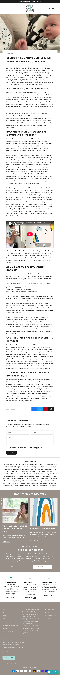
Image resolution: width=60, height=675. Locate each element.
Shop (4, 612)
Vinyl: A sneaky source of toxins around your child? (14, 528)
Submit (11, 452)
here (14, 597)
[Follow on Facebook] (3, 663)
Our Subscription (51, 616)
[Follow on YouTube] (15, 663)
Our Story (48, 619)
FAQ (3, 619)
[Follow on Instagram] (7, 663)
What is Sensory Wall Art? (42, 529)
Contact (5, 628)
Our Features (49, 609)
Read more (6, 541)
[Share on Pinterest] (45, 409)
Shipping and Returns (10, 625)
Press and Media (8, 631)
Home (4, 609)
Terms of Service (20, 426)
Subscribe (42, 567)
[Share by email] (51, 409)
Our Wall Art (49, 612)
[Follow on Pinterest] (11, 663)
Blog (4, 616)
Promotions (6, 622)
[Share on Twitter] (40, 409)
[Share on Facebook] (34, 409)
